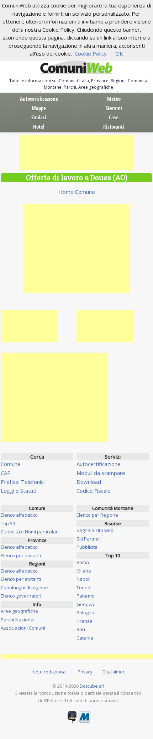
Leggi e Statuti (18, 490)
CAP (6, 472)
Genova (85, 604)
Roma (82, 562)
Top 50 (8, 523)
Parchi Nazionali (18, 619)
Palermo (85, 596)
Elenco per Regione (97, 515)
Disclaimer (113, 671)
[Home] (76, 68)
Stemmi (114, 108)
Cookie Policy (91, 53)
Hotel (38, 126)
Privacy (85, 671)
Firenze (84, 621)
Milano (83, 571)
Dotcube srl (92, 686)
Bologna (85, 612)
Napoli (83, 579)
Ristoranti (113, 126)
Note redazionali (50, 671)
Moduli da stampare (100, 472)
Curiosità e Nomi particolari (30, 531)
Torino (83, 587)
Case (113, 117)
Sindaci (38, 117)
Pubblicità (86, 547)
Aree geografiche (19, 611)
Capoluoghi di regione (24, 587)
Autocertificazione (39, 98)
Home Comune (76, 191)
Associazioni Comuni (23, 628)
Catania (84, 638)
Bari (80, 629)
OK (119, 53)
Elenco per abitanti (21, 555)
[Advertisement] (76, 152)
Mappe (39, 108)
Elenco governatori (21, 596)
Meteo (114, 98)
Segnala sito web (95, 530)
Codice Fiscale (93, 490)
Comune (11, 463)
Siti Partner (88, 539)
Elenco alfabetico (19, 515)
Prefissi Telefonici (22, 481)
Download (88, 481)
